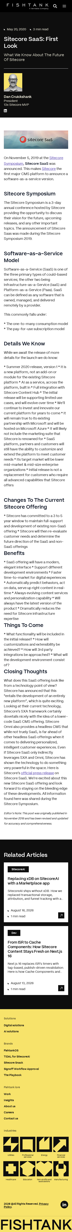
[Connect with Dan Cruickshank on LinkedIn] (5, 111)
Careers (9, 1112)
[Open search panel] (55, 6)
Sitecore (49, 169)
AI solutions (11, 1031)
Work (7, 1094)
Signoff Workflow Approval (21, 1068)
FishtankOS (11, 1050)
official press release (37, 773)
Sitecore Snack (13, 1062)
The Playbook (13, 1075)
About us (9, 1106)
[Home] (27, 6)
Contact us (11, 1118)
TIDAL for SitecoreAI (17, 1056)
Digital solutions (14, 1025)
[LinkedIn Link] (64, 1204)
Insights (9, 1100)
